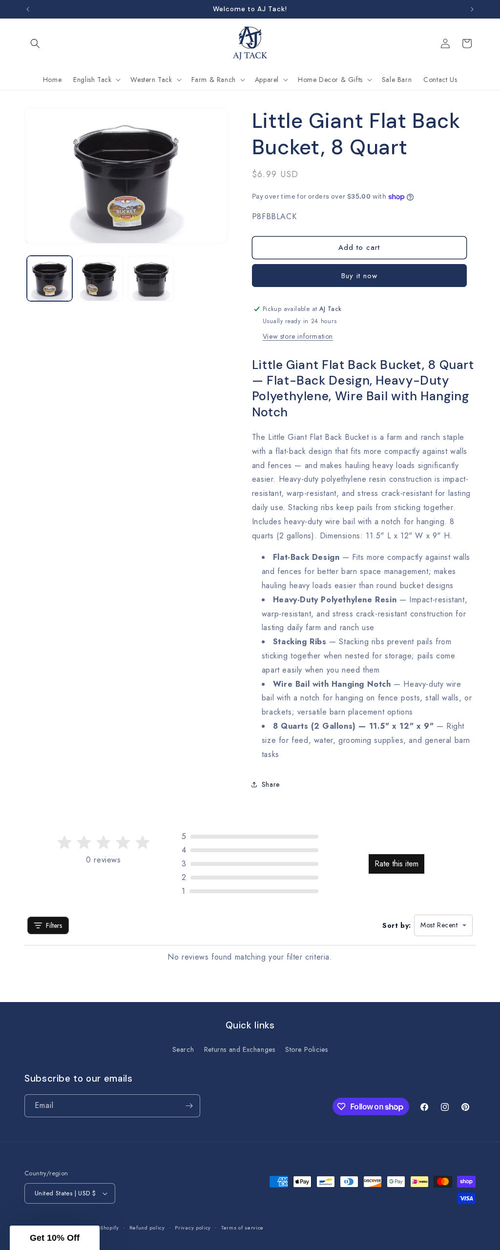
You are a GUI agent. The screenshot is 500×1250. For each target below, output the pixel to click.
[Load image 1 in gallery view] (49, 278)
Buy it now (359, 275)
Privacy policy (193, 1227)
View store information (298, 336)
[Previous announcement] (28, 9)
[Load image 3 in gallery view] (150, 278)
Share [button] (271, 784)
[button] (35, 43)
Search (183, 1049)
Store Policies (306, 1049)
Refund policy (147, 1227)
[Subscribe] (189, 1105)
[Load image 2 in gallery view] (100, 278)
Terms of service (242, 1227)
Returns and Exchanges (239, 1049)
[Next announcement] (472, 9)
